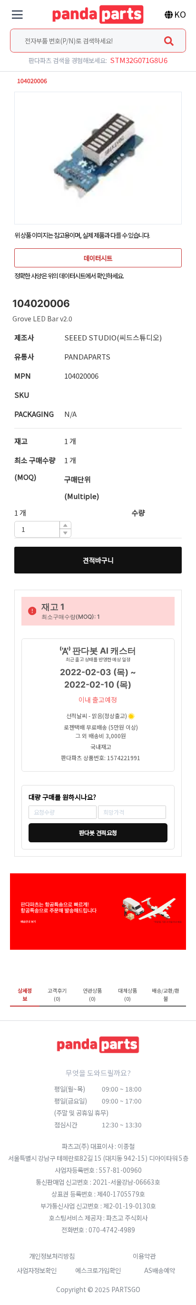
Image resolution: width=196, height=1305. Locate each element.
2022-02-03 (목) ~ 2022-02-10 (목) (98, 678)
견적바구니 (98, 560)
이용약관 (144, 1256)
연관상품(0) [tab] (92, 994)
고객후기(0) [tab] (57, 994)
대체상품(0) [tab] (127, 994)
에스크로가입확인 (98, 1270)
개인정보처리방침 (52, 1256)
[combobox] (98, 40)
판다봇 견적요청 (98, 832)
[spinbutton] (42, 529)
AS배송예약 (159, 1270)
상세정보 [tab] (25, 994)
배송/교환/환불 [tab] (165, 994)
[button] (65, 525)
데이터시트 (98, 258)
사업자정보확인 (37, 1270)
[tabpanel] (98, 1013)
